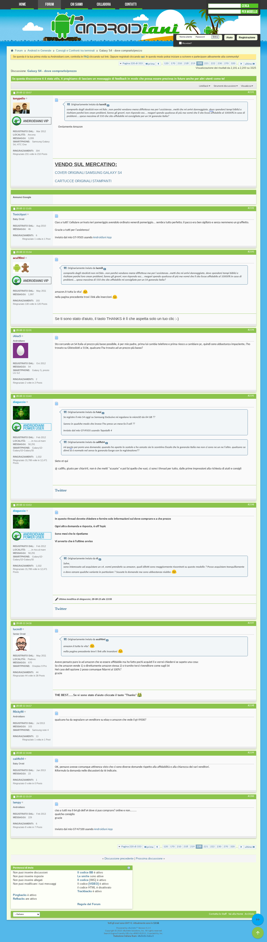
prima (151, 64)
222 (213, 63)
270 (226, 63)
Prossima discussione (149, 858)
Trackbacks (84, 891)
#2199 (251, 752)
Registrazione (247, 37)
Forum (49, 4)
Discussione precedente (119, 858)
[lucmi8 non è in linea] (21, 643)
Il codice (82, 880)
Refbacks (19, 898)
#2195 (251, 396)
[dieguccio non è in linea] (21, 413)
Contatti (131, 4)
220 (200, 63)
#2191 (251, 92)
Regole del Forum (89, 904)
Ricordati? (187, 43)
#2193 (251, 252)
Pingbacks (19, 895)
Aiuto (229, 37)
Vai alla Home (235, 914)
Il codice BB (85, 872)
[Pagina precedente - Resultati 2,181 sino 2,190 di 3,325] (158, 64)
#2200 (251, 796)
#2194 (251, 330)
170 (173, 63)
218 (186, 63)
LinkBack (203, 86)
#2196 (251, 504)
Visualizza (246, 86)
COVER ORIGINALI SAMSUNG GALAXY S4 (88, 172)
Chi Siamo (77, 4)
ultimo (248, 64)
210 (180, 63)
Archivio (249, 914)
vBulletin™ (133, 928)
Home (22, 4)
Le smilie (83, 876)
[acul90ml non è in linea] (21, 267)
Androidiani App (102, 237)
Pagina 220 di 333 (133, 63)
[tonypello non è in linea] (21, 108)
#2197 (251, 623)
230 (220, 63)
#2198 (251, 705)
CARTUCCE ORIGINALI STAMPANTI (83, 181)
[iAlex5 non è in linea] (20, 350)
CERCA (245, 6)
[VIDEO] (93, 883)
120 (166, 63)
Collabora (104, 4)
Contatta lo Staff (218, 914)
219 (193, 63)
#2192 (251, 208)
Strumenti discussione (225, 86)
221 (206, 63)
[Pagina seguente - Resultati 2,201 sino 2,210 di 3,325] (241, 64)
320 (233, 63)
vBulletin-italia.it (146, 936)
